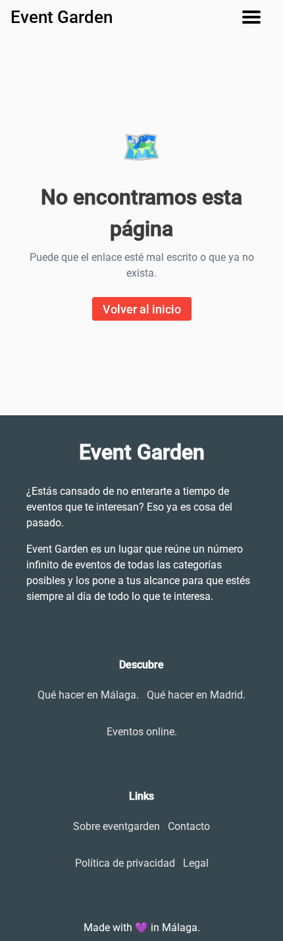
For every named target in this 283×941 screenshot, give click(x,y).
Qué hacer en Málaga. (88, 695)
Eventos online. (142, 731)
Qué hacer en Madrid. (196, 695)
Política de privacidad (125, 863)
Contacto (189, 826)
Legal (196, 863)
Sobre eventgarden (116, 826)
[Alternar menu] (257, 17)
